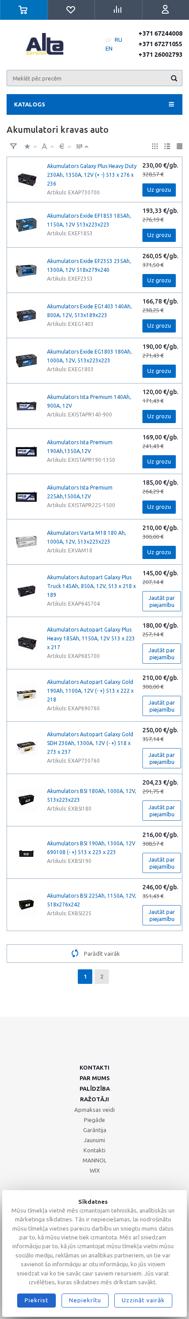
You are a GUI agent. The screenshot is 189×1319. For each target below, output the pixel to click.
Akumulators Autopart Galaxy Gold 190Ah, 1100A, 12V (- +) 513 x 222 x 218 (90, 690)
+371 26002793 (160, 54)
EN (109, 48)
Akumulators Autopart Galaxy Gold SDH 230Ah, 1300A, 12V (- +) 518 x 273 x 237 (90, 743)
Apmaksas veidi (94, 1110)
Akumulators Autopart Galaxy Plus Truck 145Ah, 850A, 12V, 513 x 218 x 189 (91, 586)
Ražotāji (94, 1099)
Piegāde (94, 1120)
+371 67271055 (160, 44)
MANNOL (94, 1160)
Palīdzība (95, 1088)
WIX (95, 1170)
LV (108, 40)
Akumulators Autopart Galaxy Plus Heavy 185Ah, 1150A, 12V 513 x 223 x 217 (91, 638)
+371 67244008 (160, 33)
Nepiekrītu (85, 1300)
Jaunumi (94, 1140)
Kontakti (94, 1067)
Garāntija (94, 1130)
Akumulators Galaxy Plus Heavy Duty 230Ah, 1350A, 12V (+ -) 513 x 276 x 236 (92, 174)
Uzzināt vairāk (143, 1300)
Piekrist (36, 1300)
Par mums (95, 1078)
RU (118, 40)
